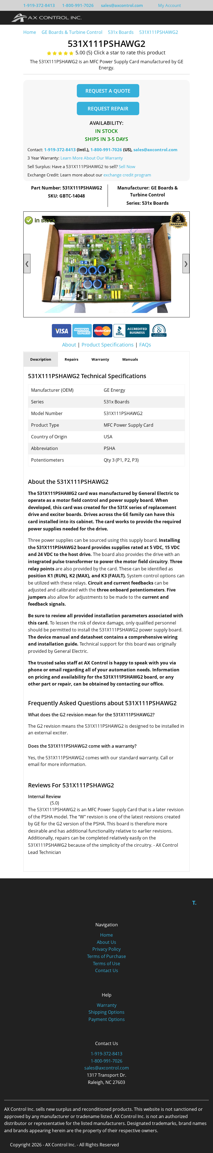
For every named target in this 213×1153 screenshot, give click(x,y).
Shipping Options (106, 1012)
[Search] (191, 17)
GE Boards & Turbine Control (72, 32)
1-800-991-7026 (78, 5)
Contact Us (106, 970)
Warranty (106, 1005)
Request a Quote (107, 90)
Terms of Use (106, 963)
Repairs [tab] (71, 359)
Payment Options (106, 1019)
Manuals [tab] (130, 359)
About (69, 344)
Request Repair (108, 108)
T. (194, 902)
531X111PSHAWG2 (158, 32)
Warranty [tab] (100, 359)
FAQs (145, 344)
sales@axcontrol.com (122, 5)
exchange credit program (127, 175)
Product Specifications (108, 344)
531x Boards (121, 32)
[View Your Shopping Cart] (185, 5)
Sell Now (127, 166)
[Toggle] (202, 17)
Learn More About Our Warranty (91, 158)
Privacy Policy (106, 949)
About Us (106, 942)
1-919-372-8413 (39, 5)
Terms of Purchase (106, 956)
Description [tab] (40, 359)
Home (29, 32)
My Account (169, 5)
